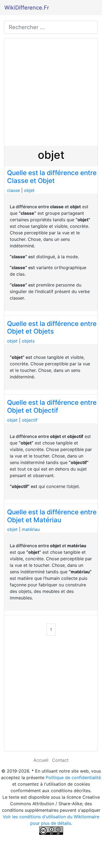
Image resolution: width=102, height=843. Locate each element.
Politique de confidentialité (73, 777)
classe (13, 190)
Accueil (40, 760)
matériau (31, 529)
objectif (30, 420)
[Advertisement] (51, 92)
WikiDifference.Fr (26, 7)
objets (28, 341)
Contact (60, 760)
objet (29, 190)
